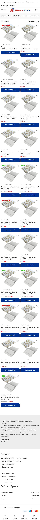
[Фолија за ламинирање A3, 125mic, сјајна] (29, 348)
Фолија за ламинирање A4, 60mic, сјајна (9, 223)
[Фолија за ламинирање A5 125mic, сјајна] (29, 138)
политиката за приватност (30, 425)
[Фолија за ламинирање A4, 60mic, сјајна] (10, 208)
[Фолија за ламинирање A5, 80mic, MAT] (10, 173)
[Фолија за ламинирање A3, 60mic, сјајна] (10, 313)
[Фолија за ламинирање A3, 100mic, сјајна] (10, 348)
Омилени (34, 518)
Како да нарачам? (6, 483)
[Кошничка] (38, 10)
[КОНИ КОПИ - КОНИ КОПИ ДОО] (20, 10)
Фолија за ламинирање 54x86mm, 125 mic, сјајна (29, 48)
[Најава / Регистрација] (35, 10)
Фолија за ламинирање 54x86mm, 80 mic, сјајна (9, 48)
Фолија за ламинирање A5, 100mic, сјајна (10, 153)
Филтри (6, 21)
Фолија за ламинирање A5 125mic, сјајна (29, 153)
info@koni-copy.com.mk (8, 464)
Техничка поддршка (7, 480)
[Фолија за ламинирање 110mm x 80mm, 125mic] (10, 103)
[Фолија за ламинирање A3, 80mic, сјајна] (29, 313)
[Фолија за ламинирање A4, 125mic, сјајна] (29, 243)
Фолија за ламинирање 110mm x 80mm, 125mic (9, 118)
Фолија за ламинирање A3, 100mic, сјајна (10, 363)
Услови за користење (7, 473)
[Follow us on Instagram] (5, 441)
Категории (24, 518)
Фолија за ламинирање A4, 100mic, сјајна (9, 258)
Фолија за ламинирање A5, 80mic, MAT (10, 188)
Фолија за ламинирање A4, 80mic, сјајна (28, 223)
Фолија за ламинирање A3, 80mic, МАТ (10, 398)
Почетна (3, 16)
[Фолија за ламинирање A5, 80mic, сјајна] (29, 103)
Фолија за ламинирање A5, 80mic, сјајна (29, 118)
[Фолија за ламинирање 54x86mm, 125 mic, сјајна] (29, 33)
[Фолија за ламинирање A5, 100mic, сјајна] (10, 138)
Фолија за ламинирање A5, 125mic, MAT (29, 188)
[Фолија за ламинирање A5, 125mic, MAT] (29, 173)
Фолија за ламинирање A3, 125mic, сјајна (29, 363)
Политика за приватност (8, 476)
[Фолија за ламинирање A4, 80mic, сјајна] (29, 208)
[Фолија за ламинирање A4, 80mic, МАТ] (10, 278)
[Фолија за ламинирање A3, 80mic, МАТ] (10, 383)
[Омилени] (17, 25)
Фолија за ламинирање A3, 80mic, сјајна (29, 328)
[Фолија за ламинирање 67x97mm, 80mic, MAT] (10, 68)
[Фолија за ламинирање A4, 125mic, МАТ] (29, 278)
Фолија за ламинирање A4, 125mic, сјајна (28, 258)
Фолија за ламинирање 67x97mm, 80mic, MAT (9, 83)
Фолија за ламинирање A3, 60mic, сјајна (10, 328)
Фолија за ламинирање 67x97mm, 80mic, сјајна (28, 83)
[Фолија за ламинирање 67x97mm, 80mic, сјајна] (29, 68)
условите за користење (14, 425)
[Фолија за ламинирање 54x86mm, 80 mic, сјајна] (10, 33)
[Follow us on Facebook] (1, 441)
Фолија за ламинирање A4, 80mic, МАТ (9, 293)
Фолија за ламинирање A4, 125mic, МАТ (28, 293)
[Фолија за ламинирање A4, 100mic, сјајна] (10, 243)
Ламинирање (12, 16)
